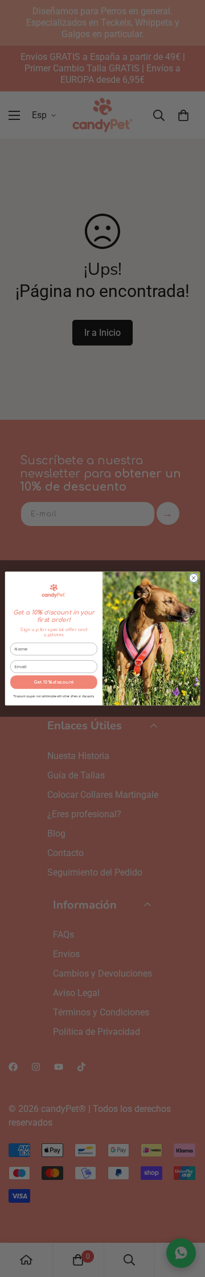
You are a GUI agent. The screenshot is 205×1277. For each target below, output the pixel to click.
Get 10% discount (53, 682)
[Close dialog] (193, 577)
